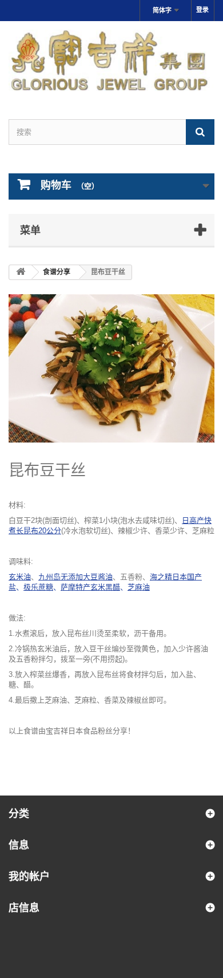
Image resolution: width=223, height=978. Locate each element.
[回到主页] (20, 272)
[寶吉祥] (111, 60)
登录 (202, 9)
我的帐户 (29, 876)
